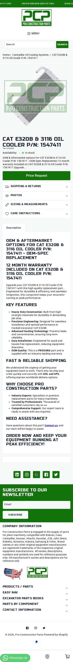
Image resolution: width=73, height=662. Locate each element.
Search (62, 44)
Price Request (36, 175)
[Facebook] (46, 474)
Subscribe (15, 514)
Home (6, 54)
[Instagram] (26, 474)
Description (13, 227)
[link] (47, 657)
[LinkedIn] (17, 474)
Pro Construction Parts (29, 634)
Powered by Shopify (56, 634)
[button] (35, 33)
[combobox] (29, 44)
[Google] (36, 474)
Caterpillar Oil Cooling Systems (30, 54)
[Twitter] (56, 474)
